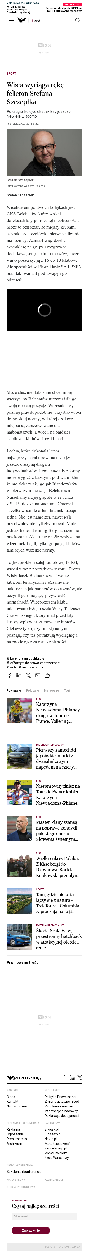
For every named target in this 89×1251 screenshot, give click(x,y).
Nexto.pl (51, 1139)
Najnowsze (51, 690)
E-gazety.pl (53, 1134)
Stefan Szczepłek (20, 195)
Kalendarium (54, 1179)
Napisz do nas (17, 1106)
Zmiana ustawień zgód (62, 1101)
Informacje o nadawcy (61, 1111)
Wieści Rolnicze (56, 1153)
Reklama (13, 1129)
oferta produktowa (21, 1187)
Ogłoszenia (15, 1134)
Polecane (32, 690)
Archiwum (14, 1143)
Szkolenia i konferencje (24, 1172)
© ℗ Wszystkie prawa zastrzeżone (33, 663)
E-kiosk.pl (52, 1129)
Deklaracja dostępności (62, 1116)
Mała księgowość (57, 1143)
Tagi (67, 690)
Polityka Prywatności (60, 1097)
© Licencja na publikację (26, 658)
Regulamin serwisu (59, 1106)
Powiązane (14, 690)
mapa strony (16, 1179)
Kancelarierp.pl (56, 1148)
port (36, 20)
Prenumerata (17, 1139)
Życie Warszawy (57, 1158)
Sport (11, 73)
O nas (11, 1097)
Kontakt (12, 1101)
